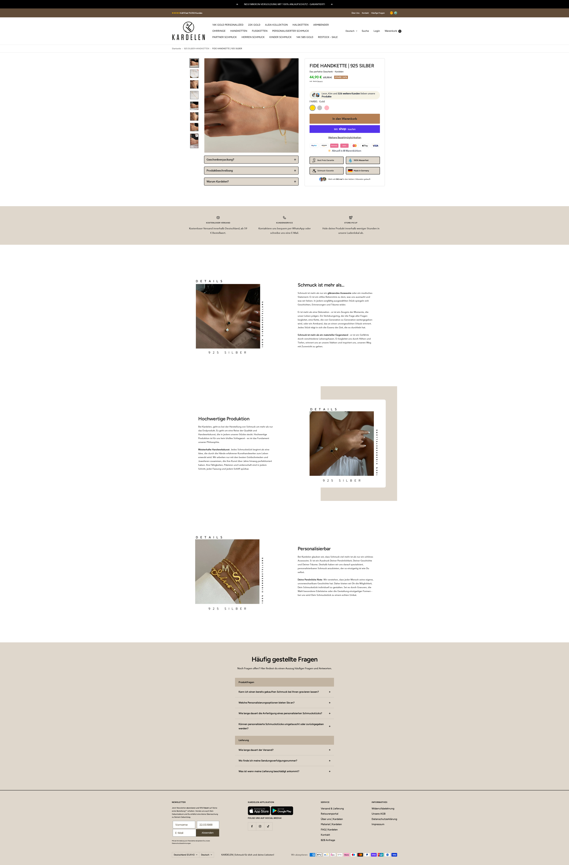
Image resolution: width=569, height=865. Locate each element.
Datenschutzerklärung (384, 819)
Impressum (378, 824)
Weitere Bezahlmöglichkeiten (344, 137)
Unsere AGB (378, 813)
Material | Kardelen (331, 824)
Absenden (208, 832)
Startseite (176, 48)
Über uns (355, 13)
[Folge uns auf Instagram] (260, 826)
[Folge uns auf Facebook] (252, 826)
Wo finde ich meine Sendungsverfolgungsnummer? (268, 760)
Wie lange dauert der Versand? (256, 749)
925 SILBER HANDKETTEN (196, 48)
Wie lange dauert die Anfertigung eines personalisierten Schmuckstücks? (280, 713)
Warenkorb (392, 30)
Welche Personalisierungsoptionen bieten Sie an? (267, 702)
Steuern (320, 81)
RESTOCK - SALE (328, 37)
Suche (365, 30)
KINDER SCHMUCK (280, 37)
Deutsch (350, 31)
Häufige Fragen (378, 13)
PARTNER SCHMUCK (224, 37)
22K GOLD (254, 24)
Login (377, 30)
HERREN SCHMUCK (253, 37)
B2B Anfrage (328, 840)
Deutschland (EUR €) (184, 854)
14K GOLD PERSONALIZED (227, 24)
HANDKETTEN (238, 30)
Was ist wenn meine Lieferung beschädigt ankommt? (269, 771)
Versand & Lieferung (332, 808)
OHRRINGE (219, 30)
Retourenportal (329, 813)
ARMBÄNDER (321, 24)
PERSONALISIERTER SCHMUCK (290, 30)
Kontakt (365, 13)
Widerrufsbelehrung (383, 808)
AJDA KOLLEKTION (276, 24)
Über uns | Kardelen (332, 819)
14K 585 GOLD (304, 37)
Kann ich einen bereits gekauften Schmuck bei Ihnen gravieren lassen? (279, 691)
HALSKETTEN (301, 24)
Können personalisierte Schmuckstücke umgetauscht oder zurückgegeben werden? (281, 726)
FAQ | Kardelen (329, 829)
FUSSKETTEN (259, 30)
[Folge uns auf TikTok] (268, 826)
